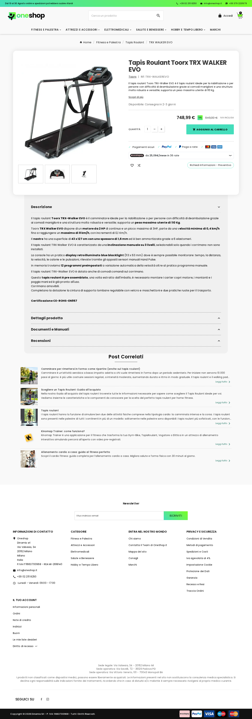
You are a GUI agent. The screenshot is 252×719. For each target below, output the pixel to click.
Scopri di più (136, 97)
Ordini (16, 613)
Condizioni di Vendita (199, 538)
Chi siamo (135, 538)
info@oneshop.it (211, 3)
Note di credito (22, 620)
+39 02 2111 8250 (186, 3)
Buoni (16, 633)
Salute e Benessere (82, 558)
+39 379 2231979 (236, 3)
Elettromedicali (80, 551)
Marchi (133, 564)
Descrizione (41, 207)
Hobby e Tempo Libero (84, 564)
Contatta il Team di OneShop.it (148, 545)
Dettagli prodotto (47, 318)
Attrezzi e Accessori (83, 545)
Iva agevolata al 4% (199, 558)
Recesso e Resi (196, 584)
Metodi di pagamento (200, 545)
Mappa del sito (138, 551)
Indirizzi (17, 626)
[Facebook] (41, 699)
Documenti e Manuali (50, 329)
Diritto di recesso (25, 646)
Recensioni (41, 341)
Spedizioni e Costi (197, 551)
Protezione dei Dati (198, 571)
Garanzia (192, 577)
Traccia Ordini (195, 591)
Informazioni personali (26, 607)
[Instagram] (47, 699)
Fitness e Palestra (81, 538)
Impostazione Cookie (199, 564)
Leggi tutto (223, 381)
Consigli (133, 558)
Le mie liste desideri (25, 639)
